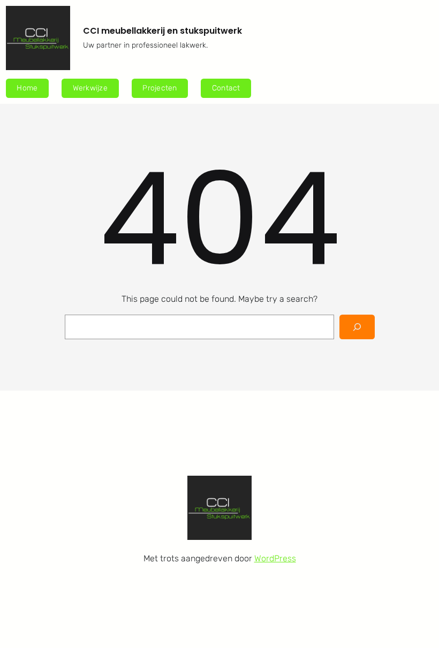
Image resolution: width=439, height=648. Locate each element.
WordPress (275, 558)
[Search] (356, 327)
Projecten (159, 88)
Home (27, 88)
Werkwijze (90, 88)
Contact (226, 88)
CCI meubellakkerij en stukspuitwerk (162, 31)
